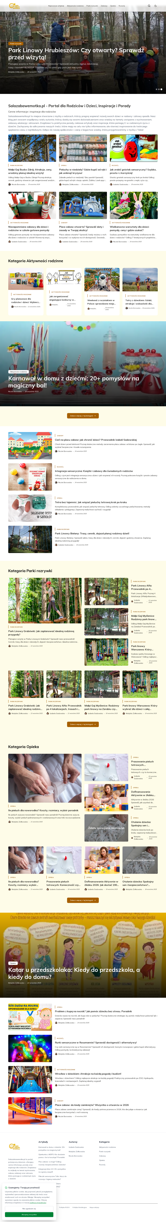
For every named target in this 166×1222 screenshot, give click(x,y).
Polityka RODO (64, 1207)
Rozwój (122, 6)
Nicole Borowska (15, 391)
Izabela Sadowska (76, 1147)
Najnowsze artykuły (56, 6)
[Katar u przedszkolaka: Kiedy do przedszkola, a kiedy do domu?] (83, 955)
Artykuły (43, 1141)
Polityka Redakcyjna (80, 1207)
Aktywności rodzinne (75, 6)
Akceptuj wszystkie (29, 1214)
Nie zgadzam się (29, 1209)
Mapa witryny (94, 1207)
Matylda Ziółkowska (16, 72)
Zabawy (104, 6)
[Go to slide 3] (161, 89)
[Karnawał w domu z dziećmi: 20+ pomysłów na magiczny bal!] (83, 363)
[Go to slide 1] (156, 89)
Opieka (113, 6)
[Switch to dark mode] (155, 6)
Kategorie (104, 1141)
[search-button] (149, 5)
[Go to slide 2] (159, 89)
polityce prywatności (38, 1203)
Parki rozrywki (92, 6)
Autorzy (73, 1141)
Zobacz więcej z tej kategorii (81, 416)
